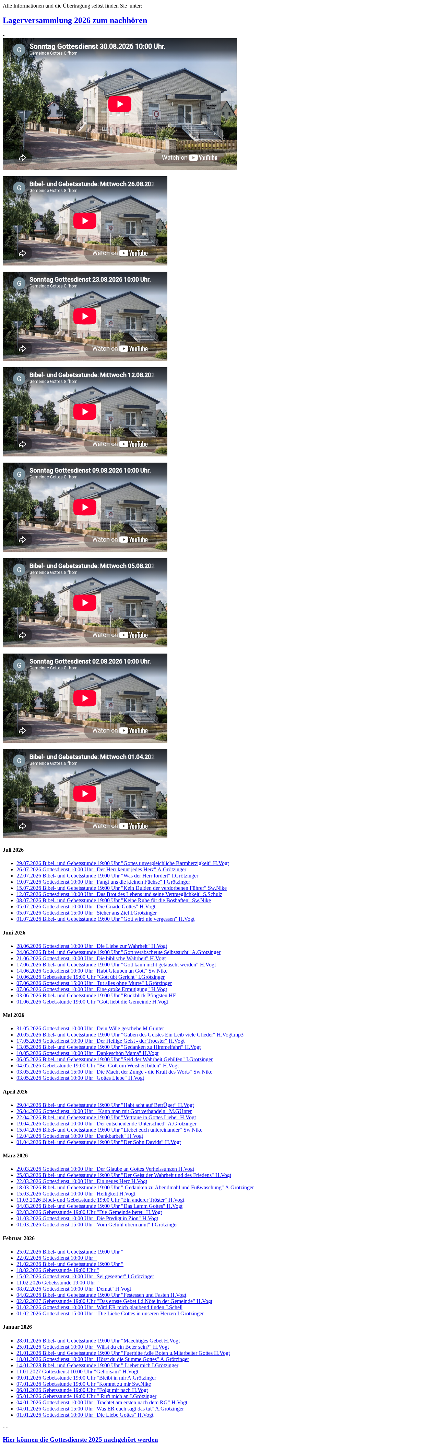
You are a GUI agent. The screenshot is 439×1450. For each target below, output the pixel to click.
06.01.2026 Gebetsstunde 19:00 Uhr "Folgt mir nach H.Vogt (82, 1390)
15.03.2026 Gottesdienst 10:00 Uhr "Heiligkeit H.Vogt (75, 1194)
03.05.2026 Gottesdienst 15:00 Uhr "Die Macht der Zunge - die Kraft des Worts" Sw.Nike (114, 1072)
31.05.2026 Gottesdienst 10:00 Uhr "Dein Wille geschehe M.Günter (90, 1028)
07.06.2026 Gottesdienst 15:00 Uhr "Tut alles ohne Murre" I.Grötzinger (94, 983)
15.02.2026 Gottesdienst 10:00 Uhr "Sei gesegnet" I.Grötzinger (85, 1276)
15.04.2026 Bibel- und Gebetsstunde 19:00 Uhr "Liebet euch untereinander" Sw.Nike (109, 1130)
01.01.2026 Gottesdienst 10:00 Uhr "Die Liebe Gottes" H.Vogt (84, 1415)
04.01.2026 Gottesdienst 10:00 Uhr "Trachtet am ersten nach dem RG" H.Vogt (101, 1402)
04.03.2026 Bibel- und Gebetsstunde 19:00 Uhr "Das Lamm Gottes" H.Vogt (99, 1206)
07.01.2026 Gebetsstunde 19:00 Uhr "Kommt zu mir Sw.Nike (83, 1384)
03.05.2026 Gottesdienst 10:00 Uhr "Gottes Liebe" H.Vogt (80, 1078)
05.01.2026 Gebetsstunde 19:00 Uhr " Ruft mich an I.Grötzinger (86, 1396)
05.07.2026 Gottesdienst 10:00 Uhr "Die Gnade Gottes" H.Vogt (85, 906)
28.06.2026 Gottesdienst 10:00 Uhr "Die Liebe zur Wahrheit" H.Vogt (91, 946)
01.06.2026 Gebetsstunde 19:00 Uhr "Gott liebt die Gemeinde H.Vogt (92, 1002)
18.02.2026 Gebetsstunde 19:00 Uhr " (57, 1270)
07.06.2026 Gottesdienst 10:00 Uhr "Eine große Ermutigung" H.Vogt (91, 989)
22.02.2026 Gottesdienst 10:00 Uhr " (56, 1258)
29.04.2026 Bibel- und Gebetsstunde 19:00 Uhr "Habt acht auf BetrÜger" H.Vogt (105, 1105)
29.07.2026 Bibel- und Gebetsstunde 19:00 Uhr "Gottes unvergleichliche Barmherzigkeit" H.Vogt (122, 863)
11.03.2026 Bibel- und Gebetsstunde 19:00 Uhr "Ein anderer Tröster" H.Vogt (100, 1200)
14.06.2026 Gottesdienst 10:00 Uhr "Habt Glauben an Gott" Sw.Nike (91, 971)
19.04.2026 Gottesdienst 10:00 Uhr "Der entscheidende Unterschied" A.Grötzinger (106, 1123)
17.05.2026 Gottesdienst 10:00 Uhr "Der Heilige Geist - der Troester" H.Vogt (100, 1041)
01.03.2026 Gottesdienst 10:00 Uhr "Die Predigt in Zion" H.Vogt (87, 1218)
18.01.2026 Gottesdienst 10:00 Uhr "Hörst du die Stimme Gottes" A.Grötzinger (102, 1359)
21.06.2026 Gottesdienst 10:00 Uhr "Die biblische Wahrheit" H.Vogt (91, 958)
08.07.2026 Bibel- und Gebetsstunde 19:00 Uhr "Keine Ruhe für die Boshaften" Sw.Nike (113, 900)
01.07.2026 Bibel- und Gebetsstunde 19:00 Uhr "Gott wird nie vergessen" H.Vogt (105, 919)
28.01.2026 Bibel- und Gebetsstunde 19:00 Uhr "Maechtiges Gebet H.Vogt (98, 1341)
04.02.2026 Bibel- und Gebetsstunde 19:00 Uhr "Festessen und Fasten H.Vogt (101, 1295)
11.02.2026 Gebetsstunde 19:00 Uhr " (57, 1282)
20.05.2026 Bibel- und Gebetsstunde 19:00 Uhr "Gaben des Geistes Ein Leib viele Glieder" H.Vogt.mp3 (130, 1035)
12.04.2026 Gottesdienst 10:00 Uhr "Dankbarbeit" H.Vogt (79, 1136)
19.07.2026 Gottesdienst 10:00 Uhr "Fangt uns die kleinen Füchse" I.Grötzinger (103, 882)
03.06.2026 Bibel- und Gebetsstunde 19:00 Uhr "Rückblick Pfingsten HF (96, 995)
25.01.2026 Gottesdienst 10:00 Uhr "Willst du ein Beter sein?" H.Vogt (92, 1347)
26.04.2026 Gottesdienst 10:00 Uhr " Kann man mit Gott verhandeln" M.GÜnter (104, 1111)
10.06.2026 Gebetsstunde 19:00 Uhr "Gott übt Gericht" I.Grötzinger (90, 977)
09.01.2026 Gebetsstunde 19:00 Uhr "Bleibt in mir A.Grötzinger (86, 1378)
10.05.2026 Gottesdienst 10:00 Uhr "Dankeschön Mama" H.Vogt (87, 1053)
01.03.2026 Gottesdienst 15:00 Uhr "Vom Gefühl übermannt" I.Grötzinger (97, 1224)
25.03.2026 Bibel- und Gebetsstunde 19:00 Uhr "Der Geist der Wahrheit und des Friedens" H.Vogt (123, 1175)
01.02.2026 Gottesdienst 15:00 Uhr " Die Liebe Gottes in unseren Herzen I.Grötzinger (110, 1313)
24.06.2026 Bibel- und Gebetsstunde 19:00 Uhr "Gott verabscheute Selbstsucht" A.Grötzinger (118, 952)
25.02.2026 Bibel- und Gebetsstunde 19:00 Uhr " (69, 1252)
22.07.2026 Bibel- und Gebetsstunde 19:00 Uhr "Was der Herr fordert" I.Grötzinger (107, 876)
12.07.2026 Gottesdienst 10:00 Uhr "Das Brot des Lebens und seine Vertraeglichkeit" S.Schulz (119, 894)
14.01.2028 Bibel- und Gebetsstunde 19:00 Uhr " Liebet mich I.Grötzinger (97, 1365)
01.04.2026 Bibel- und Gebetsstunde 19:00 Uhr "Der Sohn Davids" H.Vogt (98, 1142)
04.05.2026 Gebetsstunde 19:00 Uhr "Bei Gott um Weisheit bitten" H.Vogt (97, 1065)
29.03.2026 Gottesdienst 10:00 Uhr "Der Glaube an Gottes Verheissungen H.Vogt (105, 1169)
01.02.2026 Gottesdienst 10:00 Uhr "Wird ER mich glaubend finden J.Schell (99, 1307)
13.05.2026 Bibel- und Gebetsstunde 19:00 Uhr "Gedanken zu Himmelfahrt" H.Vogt (108, 1047)
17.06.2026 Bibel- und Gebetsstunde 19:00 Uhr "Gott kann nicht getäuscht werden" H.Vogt (116, 964)
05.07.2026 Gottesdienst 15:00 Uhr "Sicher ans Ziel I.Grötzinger (86, 913)
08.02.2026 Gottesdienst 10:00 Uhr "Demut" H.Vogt (73, 1289)
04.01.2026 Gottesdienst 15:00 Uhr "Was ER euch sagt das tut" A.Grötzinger (100, 1409)
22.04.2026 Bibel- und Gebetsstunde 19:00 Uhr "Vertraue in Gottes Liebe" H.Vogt (106, 1117)
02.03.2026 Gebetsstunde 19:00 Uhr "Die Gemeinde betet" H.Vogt (89, 1212)
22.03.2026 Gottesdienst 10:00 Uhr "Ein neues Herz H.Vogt (81, 1181)
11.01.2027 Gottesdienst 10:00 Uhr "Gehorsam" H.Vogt (77, 1371)
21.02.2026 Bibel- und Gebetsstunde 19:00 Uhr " (69, 1264)
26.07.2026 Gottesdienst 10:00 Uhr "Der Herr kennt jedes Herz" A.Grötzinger (101, 869)
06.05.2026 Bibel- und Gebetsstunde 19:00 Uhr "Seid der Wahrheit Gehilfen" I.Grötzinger (114, 1059)
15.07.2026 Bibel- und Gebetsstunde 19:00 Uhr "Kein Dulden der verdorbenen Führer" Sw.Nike (121, 888)
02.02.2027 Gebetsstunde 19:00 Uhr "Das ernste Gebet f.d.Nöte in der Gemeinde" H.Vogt (114, 1301)
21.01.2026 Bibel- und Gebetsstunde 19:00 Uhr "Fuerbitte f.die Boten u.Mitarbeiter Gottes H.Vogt (123, 1353)
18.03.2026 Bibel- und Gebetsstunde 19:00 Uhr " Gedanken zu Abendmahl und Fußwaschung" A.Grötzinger (135, 1187)
